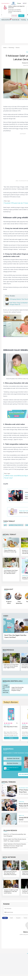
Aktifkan (21, 15)
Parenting (11, 47)
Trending (23, 19)
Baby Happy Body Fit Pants (10, 726)
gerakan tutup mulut (15, 525)
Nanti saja (14, 15)
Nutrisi (17, 47)
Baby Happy (7, 725)
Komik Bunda (15, 19)
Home (4, 47)
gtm (5, 525)
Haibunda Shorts (6, 19)
